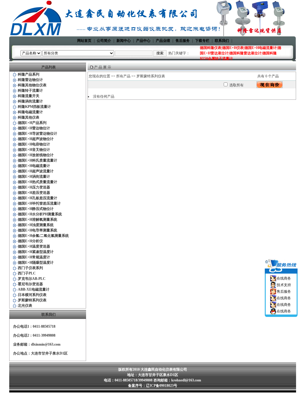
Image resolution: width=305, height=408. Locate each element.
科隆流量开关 (28, 96)
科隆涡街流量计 (30, 101)
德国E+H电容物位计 (34, 144)
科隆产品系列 (28, 74)
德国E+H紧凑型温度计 (36, 252)
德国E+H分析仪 (30, 241)
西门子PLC (27, 273)
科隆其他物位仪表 (32, 85)
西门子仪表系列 (30, 268)
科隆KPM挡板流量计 (34, 107)
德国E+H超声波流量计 (36, 171)
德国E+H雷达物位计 (34, 128)
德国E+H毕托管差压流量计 (39, 203)
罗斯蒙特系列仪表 (32, 300)
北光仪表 (25, 305)
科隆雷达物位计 (30, 80)
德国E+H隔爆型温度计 (36, 262)
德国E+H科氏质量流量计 (37, 160)
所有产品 (123, 76)
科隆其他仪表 (28, 117)
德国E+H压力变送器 (34, 187)
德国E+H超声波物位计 (36, 139)
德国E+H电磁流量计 (34, 166)
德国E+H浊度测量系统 (36, 225)
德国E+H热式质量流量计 (37, 182)
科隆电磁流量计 (30, 112)
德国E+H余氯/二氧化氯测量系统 (43, 236)
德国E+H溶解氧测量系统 (37, 219)
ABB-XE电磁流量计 (33, 289)
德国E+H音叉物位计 (34, 150)
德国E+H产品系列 (32, 123)
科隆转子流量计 (30, 90)
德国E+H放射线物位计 (36, 155)
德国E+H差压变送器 (34, 193)
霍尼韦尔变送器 (30, 284)
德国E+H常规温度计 (34, 257)
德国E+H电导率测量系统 (37, 230)
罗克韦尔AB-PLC (32, 279)
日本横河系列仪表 (32, 295)
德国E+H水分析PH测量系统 (40, 214)
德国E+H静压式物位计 (36, 209)
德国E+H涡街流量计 (34, 176)
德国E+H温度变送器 (34, 246)
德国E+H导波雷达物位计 (37, 133)
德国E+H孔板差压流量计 (37, 198)
